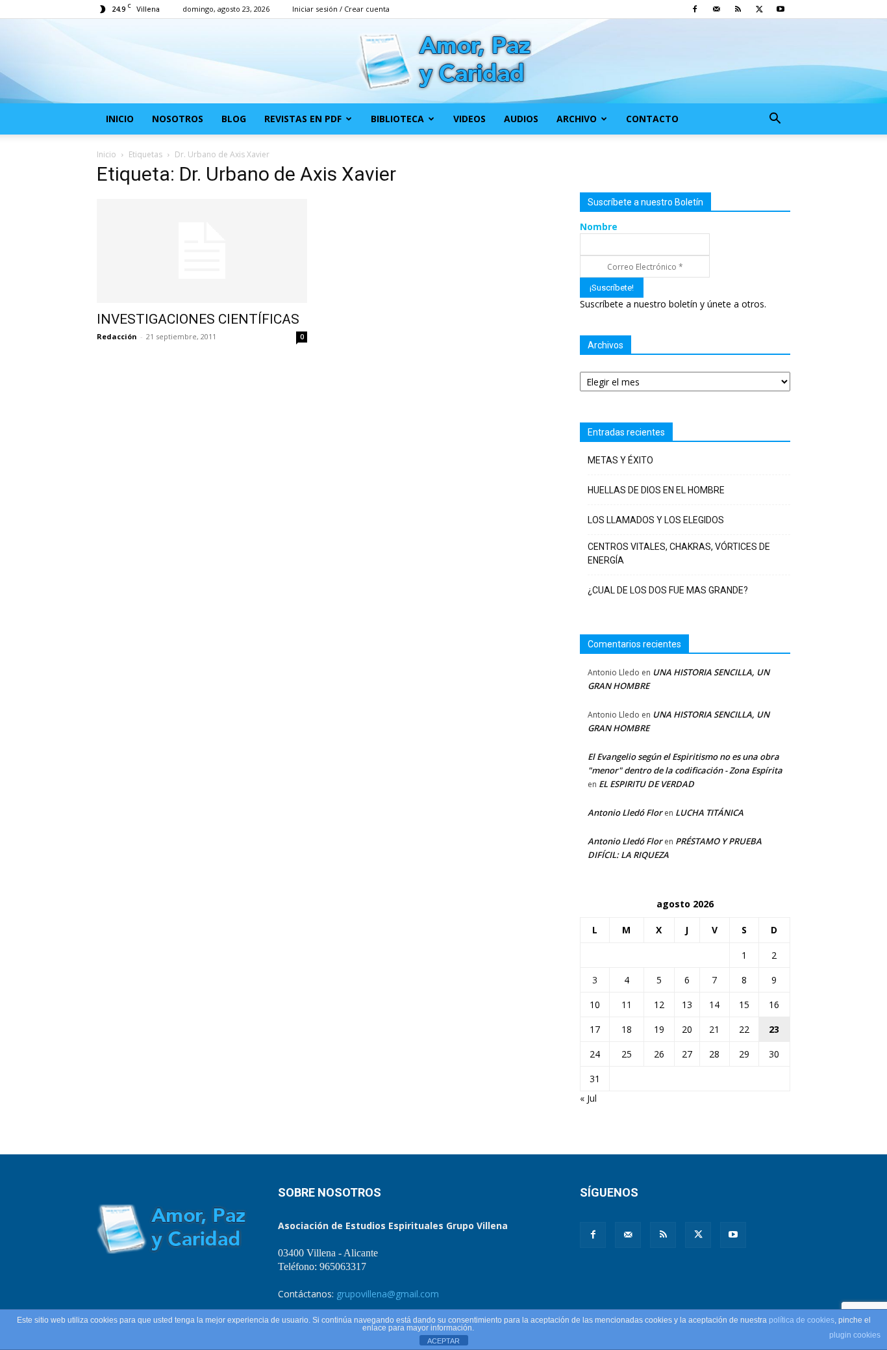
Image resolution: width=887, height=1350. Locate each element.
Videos (469, 118)
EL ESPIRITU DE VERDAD (646, 784)
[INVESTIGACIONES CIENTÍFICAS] (202, 251)
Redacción (117, 336)
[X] (759, 9)
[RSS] (737, 9)
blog (233, 118)
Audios (521, 118)
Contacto (652, 118)
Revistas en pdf (303, 118)
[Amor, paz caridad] (443, 61)
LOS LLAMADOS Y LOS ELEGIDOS (656, 520)
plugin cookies (855, 1335)
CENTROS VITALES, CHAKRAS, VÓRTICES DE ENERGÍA (679, 553)
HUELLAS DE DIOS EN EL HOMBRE (656, 490)
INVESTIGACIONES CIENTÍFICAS (198, 319)
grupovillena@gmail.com (387, 1294)
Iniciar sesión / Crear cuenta (341, 9)
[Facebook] (695, 9)
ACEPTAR (443, 1341)
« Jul (588, 1098)
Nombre (599, 226)
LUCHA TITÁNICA (709, 812)
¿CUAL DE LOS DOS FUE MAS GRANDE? (668, 590)
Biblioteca (397, 118)
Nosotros (177, 118)
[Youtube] (780, 9)
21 (714, 1029)
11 (626, 1004)
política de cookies (801, 1320)
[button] (774, 120)
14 (714, 1004)
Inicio (120, 118)
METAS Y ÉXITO (620, 460)
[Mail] (716, 9)
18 (626, 1029)
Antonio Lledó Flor (625, 812)
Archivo (576, 118)
